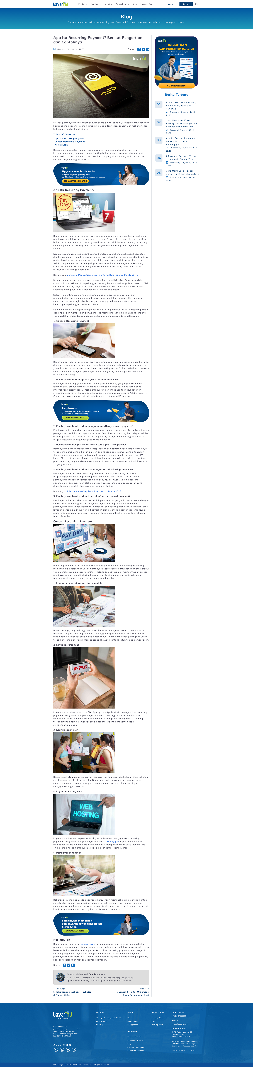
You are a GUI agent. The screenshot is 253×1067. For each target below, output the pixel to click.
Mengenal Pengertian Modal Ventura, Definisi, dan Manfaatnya (102, 275)
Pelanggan (113, 841)
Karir (154, 1021)
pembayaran (88, 944)
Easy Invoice (101, 1021)
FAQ (129, 1044)
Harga (130, 1018)
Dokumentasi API (134, 1037)
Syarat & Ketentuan (135, 1047)
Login (171, 4)
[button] (83, 4)
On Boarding (132, 1021)
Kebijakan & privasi (135, 1050)
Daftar (186, 4)
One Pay (99, 1025)
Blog (135, 4)
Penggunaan (132, 1025)
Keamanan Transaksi (136, 1040)
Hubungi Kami (147, 4)
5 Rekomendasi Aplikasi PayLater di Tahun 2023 (94, 491)
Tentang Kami (157, 1018)
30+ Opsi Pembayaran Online (108, 1018)
